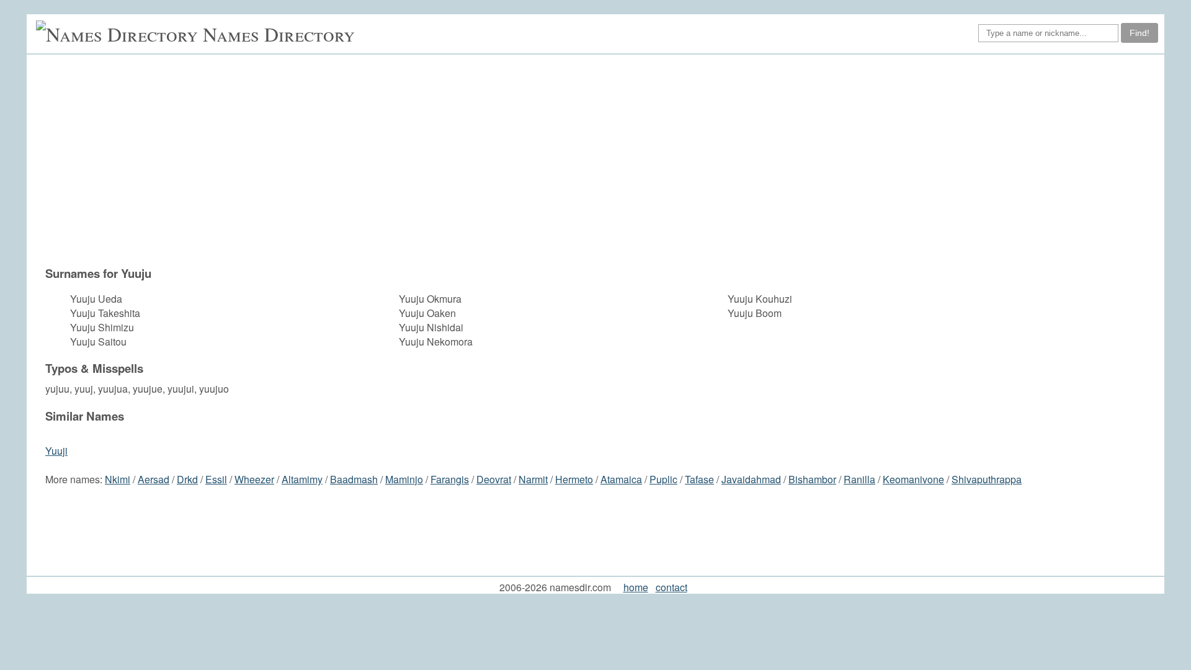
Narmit (533, 479)
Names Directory (279, 33)
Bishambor (812, 479)
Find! (1139, 33)
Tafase (699, 479)
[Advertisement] (602, 160)
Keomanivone (913, 479)
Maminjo (404, 479)
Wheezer (254, 479)
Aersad (153, 479)
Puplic (663, 479)
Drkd (187, 479)
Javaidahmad (751, 479)
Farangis (449, 479)
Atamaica (621, 479)
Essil (216, 479)
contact (671, 587)
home (635, 587)
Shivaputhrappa (987, 479)
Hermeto (574, 479)
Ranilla (859, 479)
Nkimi (117, 479)
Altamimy (302, 479)
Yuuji (56, 451)
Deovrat (493, 479)
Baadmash (354, 479)
